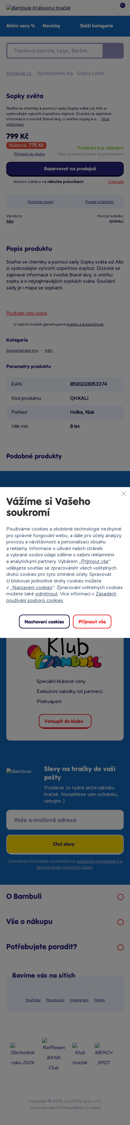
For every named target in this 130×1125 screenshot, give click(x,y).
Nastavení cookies (32, 587)
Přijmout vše (95, 561)
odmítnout (46, 594)
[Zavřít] (124, 493)
